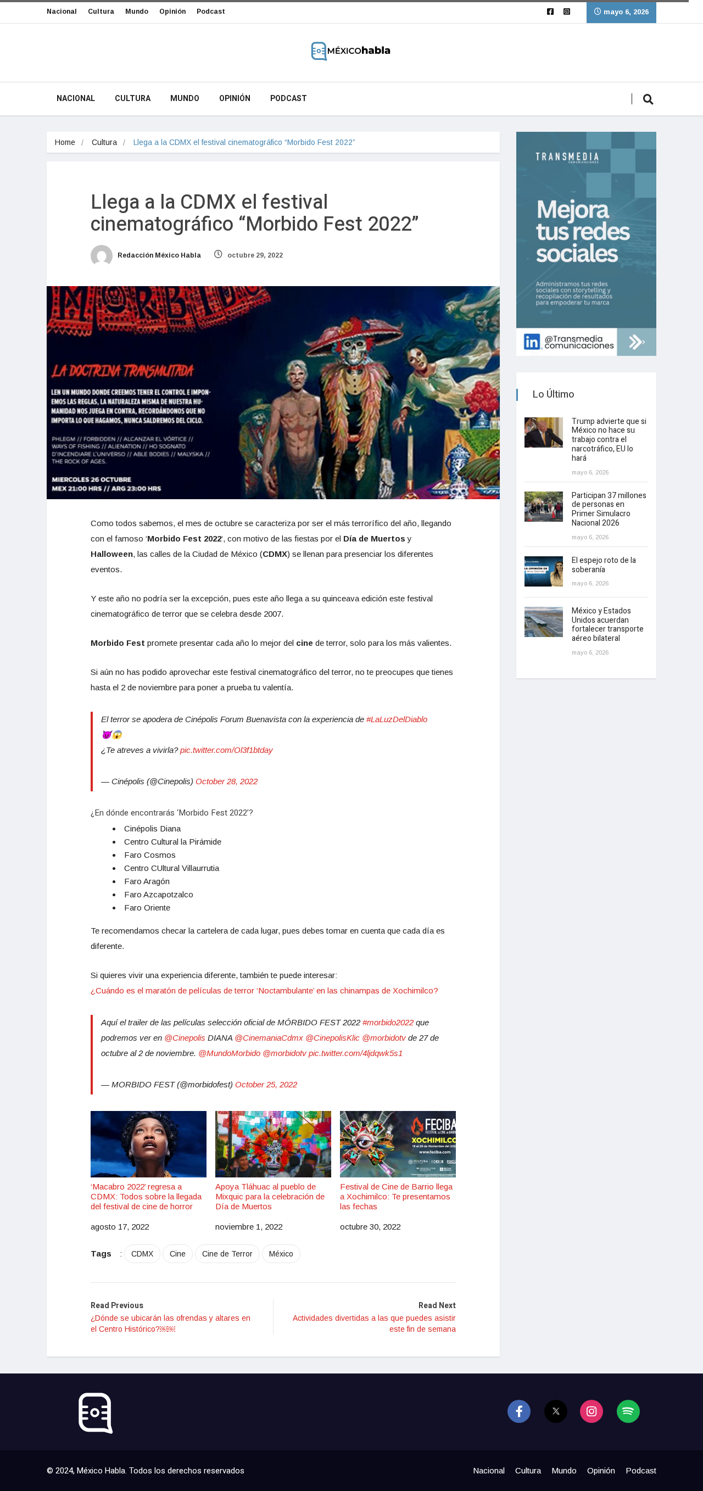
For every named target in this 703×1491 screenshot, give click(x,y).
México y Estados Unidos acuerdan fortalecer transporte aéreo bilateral (608, 624)
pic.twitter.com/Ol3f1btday (226, 750)
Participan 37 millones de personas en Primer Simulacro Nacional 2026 (609, 509)
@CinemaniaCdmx (269, 1037)
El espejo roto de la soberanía (604, 565)
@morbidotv (384, 1037)
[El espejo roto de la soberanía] (544, 571)
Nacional (62, 11)
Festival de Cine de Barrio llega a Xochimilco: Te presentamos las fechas (396, 1196)
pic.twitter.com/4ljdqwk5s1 (356, 1053)
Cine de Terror (227, 1253)
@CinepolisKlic (332, 1037)
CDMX (142, 1253)
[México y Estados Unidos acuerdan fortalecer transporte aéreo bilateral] (544, 622)
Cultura (101, 11)
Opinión (172, 11)
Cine (178, 1253)
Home (65, 142)
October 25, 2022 (266, 1084)
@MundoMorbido (229, 1053)
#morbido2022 (388, 1022)
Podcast (211, 11)
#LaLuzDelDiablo (396, 719)
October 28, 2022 (227, 781)
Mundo (136, 11)
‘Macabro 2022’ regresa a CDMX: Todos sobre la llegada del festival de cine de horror (146, 1196)
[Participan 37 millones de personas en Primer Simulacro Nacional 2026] (544, 507)
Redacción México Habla (158, 255)
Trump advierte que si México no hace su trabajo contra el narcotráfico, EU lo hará (609, 440)
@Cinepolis (184, 1037)
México (281, 1253)
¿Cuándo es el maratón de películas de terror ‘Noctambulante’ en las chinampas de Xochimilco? (264, 990)
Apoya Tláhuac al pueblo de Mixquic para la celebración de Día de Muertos (270, 1196)
